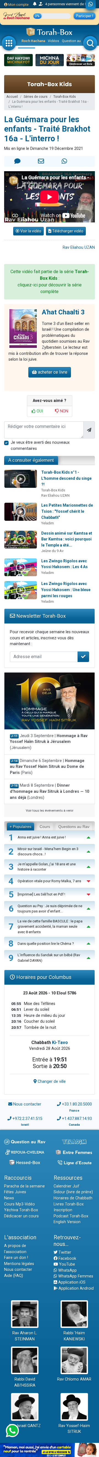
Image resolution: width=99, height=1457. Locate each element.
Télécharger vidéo (67, 231)
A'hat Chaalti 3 (63, 312)
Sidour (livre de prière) (73, 1192)
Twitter (64, 1252)
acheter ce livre (52, 372)
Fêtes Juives (15, 1192)
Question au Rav (74, 41)
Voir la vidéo (30, 231)
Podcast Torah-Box (71, 1216)
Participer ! (84, 16)
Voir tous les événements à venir (49, 810)
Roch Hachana (33, 41)
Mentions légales (19, 1263)
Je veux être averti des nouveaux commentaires (40, 445)
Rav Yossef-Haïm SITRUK (74, 1428)
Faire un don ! (16, 1257)
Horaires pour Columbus (43, 977)
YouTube (66, 1264)
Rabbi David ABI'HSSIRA (24, 1382)
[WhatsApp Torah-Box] (91, 4)
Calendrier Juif (66, 1186)
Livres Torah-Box (69, 1204)
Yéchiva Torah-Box (21, 1210)
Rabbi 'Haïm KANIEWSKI (74, 1336)
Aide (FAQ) (13, 1275)
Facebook (66, 1258)
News (9, 1198)
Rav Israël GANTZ (25, 1425)
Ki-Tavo (60, 1042)
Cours (45, 826)
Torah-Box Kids (64, 97)
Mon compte (18, 4)
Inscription (63, 1210)
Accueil (12, 97)
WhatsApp (67, 1270)
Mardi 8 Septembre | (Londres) (49, 791)
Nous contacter (27, 1104)
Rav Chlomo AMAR (74, 1379)
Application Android (75, 1288)
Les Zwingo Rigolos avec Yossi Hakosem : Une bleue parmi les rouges (65, 589)
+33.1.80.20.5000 (77, 1104)
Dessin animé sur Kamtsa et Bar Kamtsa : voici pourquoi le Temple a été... (66, 539)
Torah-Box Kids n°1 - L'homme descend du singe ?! (66, 478)
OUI (39, 411)
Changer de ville (51, 1081)
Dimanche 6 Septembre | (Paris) (47, 766)
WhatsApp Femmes (75, 1276)
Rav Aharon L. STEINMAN (24, 1336)
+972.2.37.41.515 (27, 1118)
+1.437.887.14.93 (77, 1118)
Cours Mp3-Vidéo (19, 1204)
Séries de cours (36, 97)
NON (63, 411)
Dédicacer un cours (21, 1216)
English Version (67, 1222)
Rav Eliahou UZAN (79, 247)
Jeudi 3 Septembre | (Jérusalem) (48, 741)
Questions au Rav (73, 826)
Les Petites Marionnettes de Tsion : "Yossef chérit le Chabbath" (67, 511)
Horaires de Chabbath (73, 1198)
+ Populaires (20, 826)
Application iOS (71, 1282)
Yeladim (47, 523)
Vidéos (53, 41)
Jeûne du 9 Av (52, 551)
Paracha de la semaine (24, 1186)
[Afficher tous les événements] (35, 4)
